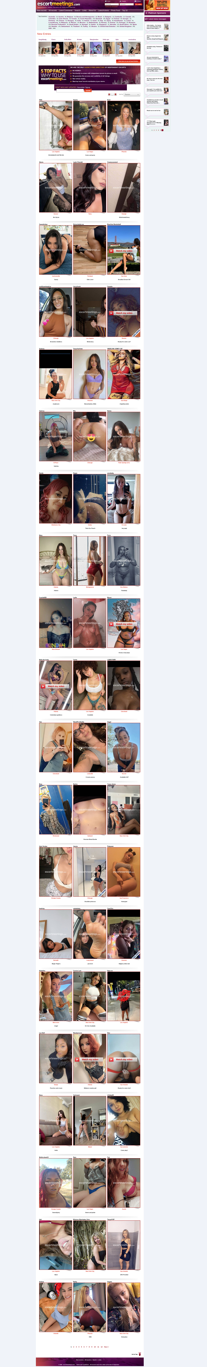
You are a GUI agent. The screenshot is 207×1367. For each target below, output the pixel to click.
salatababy (76, 908)
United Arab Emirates (108, 26)
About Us (92, 10)
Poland (112, 22)
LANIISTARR (111, 660)
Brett (108, 100)
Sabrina (41, 411)
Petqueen (110, 846)
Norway (104, 22)
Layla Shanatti (78, 162)
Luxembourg (53, 22)
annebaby (110, 473)
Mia (74, 411)
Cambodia (118, 17)
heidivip (42, 908)
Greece (61, 20)
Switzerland (65, 26)
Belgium (70, 17)
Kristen (79, 39)
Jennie (75, 846)
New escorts (41, 10)
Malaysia (64, 22)
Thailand (76, 26)
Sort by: (121, 94)
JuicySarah (77, 286)
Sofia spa (106, 39)
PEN (40, 100)
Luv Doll (42, 1033)
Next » (106, 1347)
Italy (101, 20)
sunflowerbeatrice (45, 286)
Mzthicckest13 (44, 1157)
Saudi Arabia (73, 24)
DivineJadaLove (78, 224)
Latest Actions (103, 10)
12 (102, 1347)
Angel (109, 722)
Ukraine (94, 26)
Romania (132, 22)
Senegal (85, 24)
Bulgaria (108, 17)
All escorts (53, 10)
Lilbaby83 (110, 1095)
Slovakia (113, 24)
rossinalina (132, 39)
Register (124, 1)
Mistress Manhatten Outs (81, 1219)
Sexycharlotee (78, 349)
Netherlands (93, 22)
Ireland (86, 20)
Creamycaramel (112, 162)
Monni (109, 597)
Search (77, 10)
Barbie (75, 784)
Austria (61, 17)
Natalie (75, 100)
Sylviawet (76, 1095)
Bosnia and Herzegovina (85, 17)
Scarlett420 (42, 597)
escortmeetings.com (69, 1364)
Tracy (75, 535)
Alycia (41, 162)
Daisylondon (94, 39)
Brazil (100, 17)
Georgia (126, 18)
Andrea (41, 1282)
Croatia (74, 18)
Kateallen (42, 971)
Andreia (41, 349)
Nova (40, 1095)
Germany (52, 20)
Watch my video (124, 251)
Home (108, 1)
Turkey (85, 26)
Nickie (109, 411)
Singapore (103, 24)
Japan (108, 20)
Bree (40, 784)
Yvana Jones (111, 784)
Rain (74, 1157)
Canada (128, 17)
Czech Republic (86, 18)
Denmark (99, 18)
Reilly (75, 1282)
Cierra (53, 39)
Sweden (54, 26)
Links (84, 10)
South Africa (124, 24)
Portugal (122, 22)
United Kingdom (126, 26)
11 (98, 1347)
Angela (109, 1282)
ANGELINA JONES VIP (114, 349)
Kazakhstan (118, 20)
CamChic (110, 908)
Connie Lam (77, 971)
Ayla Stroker (43, 846)
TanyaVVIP (110, 1219)
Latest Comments (65, 10)
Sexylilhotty (42, 39)
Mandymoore (77, 1033)
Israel (95, 20)
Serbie (93, 24)
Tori (108, 1157)
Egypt (108, 18)
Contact (139, 1)
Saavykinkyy (43, 224)
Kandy (41, 473)
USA (50, 28)
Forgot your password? (111, 6)
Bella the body (44, 660)
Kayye (75, 473)
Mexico (73, 22)
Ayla (117, 39)
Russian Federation (58, 24)
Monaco (83, 22)
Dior (108, 1033)
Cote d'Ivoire (63, 18)
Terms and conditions (82, 1364)
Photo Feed (115, 10)
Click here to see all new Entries (128, 61)
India (79, 20)
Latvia (128, 20)
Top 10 (124, 10)
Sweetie (109, 286)
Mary (40, 535)
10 (95, 1347)
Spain (135, 24)
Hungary (71, 20)
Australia (52, 17)
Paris (109, 535)
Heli (40, 1219)
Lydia (75, 597)
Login (139, 4)
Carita (75, 660)
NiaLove (110, 971)
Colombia (52, 18)
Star (40, 722)
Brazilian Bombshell (114, 224)
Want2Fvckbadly (78, 722)
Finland (116, 18)
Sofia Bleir (67, 39)
